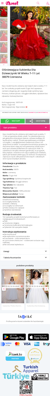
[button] (4, 64)
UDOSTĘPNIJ (40, 121)
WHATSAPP (16, 121)
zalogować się (32, 112)
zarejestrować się (43, 112)
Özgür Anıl (11, 105)
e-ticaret (19, 321)
